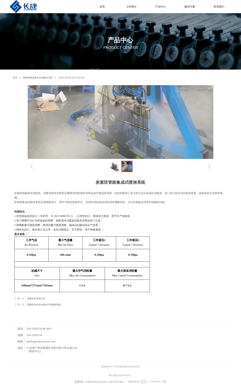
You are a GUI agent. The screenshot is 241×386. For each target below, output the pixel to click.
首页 (15, 77)
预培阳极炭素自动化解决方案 (37, 77)
